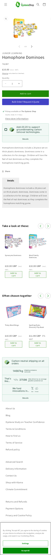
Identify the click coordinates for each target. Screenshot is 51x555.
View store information (16, 118)
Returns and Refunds (16, 501)
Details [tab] (10, 180)
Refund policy (13, 449)
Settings (25, 543)
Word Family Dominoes (34, 256)
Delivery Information (16, 468)
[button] (6, 4)
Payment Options (14, 508)
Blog (8, 415)
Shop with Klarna (14, 482)
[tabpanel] (25, 195)
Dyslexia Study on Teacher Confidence (25, 422)
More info (25, 139)
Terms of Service (14, 442)
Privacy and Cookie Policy (19, 515)
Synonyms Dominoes (13, 255)
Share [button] (7, 171)
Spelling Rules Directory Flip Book (36, 326)
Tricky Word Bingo (12, 325)
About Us (10, 408)
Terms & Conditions (16, 428)
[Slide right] (32, 46)
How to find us (13, 435)
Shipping (5, 73)
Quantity (5, 78)
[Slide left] (19, 46)
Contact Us (11, 475)
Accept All (25, 550)
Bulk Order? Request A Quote (25, 101)
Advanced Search (14, 461)
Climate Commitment (16, 489)
